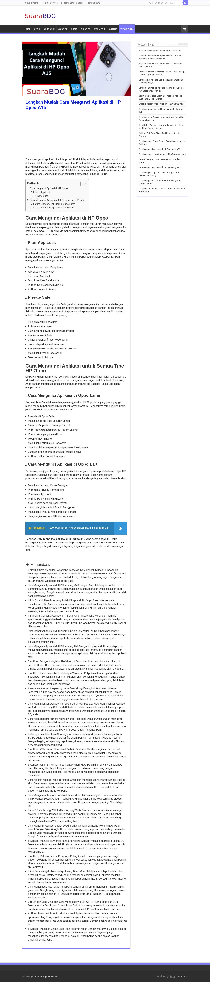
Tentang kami (93, 3)
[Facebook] (153, 3)
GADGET (62, 29)
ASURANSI (49, 29)
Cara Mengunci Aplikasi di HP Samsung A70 (159, 167)
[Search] (185, 2)
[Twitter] (155, 3)
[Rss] (150, 3)
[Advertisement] (76, 135)
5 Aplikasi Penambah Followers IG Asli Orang (160, 50)
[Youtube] (162, 3)
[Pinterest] (159, 3)
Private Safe (41, 196)
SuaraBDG (183, 976)
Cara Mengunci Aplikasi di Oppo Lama (55, 204)
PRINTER (85, 29)
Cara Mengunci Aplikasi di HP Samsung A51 (159, 149)
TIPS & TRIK (126, 29)
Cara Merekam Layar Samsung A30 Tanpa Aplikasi (162, 154)
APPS (37, 29)
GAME (74, 29)
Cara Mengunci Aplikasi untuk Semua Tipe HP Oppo (57, 200)
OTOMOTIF (99, 29)
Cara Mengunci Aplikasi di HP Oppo (49, 188)
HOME (27, 29)
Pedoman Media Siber (72, 3)
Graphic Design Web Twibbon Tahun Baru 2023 (161, 104)
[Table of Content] (83, 183)
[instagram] (165, 3)
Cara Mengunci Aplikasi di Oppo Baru (54, 207)
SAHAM (113, 29)
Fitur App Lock (43, 192)
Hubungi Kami (31, 3)
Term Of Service (49, 3)
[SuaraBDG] (40, 15)
